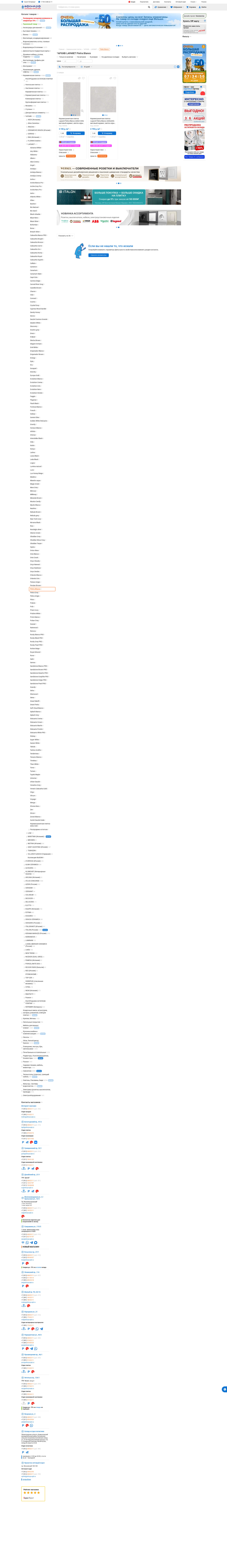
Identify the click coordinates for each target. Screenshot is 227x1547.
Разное (203, 2)
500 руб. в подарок (68, 142)
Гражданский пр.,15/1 (33, 1148)
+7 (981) (27, 1114)
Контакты (167, 2)
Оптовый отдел (181, 2)
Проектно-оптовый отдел (34, 1463)
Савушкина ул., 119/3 (32, 1226)
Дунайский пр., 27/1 (32, 1175)
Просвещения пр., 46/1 (33, 1355)
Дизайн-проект (194, 16)
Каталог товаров (30, 14)
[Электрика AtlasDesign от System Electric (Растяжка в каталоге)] (119, 181)
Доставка (156, 2)
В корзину (77, 133)
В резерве (94, 57)
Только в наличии (66, 57)
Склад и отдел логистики (34, 1431)
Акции (133, 2)
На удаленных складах (110, 57)
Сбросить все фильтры (98, 255)
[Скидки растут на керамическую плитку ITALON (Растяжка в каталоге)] (119, 204)
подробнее (27, 1479)
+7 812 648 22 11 (46, 2)
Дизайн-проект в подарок (70, 146)
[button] (71, 115)
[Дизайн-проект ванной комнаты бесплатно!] (119, 225)
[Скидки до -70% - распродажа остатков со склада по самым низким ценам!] (194, 141)
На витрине (81, 57)
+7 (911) (27, 1139)
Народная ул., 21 (30, 1312)
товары (38, 1407)
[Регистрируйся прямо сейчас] (119, 28)
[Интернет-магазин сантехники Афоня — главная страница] (31, 8)
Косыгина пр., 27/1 (31, 1252)
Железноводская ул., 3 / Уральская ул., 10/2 (33, 1198)
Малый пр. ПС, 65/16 (32, 1292)
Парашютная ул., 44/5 (32, 1335)
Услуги (193, 2)
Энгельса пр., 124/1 (32, 1378)
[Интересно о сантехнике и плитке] (194, 101)
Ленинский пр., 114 (31, 1272)
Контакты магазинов (31, 1102)
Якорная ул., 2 (29, 1414)
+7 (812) (31, 1109)
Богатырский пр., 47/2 (33, 1122)
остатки (38, 1267)
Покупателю (144, 2)
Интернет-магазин (28, 1106)
